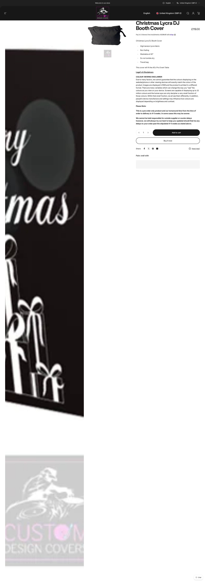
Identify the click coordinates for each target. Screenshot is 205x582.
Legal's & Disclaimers (144, 72)
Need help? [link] (196, 148)
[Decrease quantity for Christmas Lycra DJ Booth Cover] (138, 132)
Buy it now (168, 141)
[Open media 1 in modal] (44, 300)
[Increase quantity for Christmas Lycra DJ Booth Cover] (148, 132)
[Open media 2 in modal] (107, 39)
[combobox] (168, 3)
